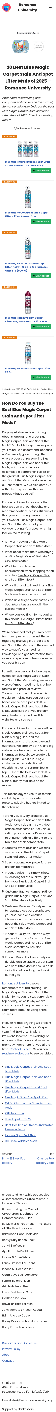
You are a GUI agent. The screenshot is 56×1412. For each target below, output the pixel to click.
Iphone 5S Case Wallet (17, 1269)
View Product (42, 170)
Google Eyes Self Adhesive (20, 1275)
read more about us (15, 1053)
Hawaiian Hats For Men (17, 1304)
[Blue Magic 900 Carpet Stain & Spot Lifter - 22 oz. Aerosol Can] (28, 197)
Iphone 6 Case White (16, 1257)
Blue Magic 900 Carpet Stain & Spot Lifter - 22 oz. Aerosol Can (27, 214)
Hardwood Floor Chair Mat (20, 1234)
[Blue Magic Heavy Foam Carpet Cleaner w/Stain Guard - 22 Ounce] (28, 302)
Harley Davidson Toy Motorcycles (24, 1321)
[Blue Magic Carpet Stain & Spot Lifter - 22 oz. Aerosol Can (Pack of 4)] (28, 149)
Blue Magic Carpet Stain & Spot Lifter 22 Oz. (27, 370)
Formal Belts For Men (16, 1281)
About (6, 1355)
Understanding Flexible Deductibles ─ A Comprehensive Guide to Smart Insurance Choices (27, 1199)
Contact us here (21, 1049)
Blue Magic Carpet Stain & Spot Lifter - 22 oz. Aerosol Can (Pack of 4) (27, 163)
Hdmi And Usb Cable (16, 1316)
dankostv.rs (26, 1409)
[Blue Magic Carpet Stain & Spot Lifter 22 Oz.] (28, 353)
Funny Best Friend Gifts (17, 1292)
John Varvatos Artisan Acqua (22, 1310)
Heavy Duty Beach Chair (18, 1240)
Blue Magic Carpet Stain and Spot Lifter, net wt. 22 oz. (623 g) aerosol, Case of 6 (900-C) (26, 267)
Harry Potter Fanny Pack (18, 1327)
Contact (8, 1361)
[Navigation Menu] (50, 7)
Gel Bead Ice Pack (14, 1298)
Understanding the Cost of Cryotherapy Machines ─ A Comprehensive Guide (20, 1213)
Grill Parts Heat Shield (16, 1286)
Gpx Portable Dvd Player (18, 1251)
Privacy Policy (11, 1349)
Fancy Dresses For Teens (18, 1263)
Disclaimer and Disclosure (19, 1343)
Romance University (15, 983)
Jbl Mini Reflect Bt (13, 1246)
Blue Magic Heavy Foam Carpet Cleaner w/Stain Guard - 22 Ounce (26, 319)
